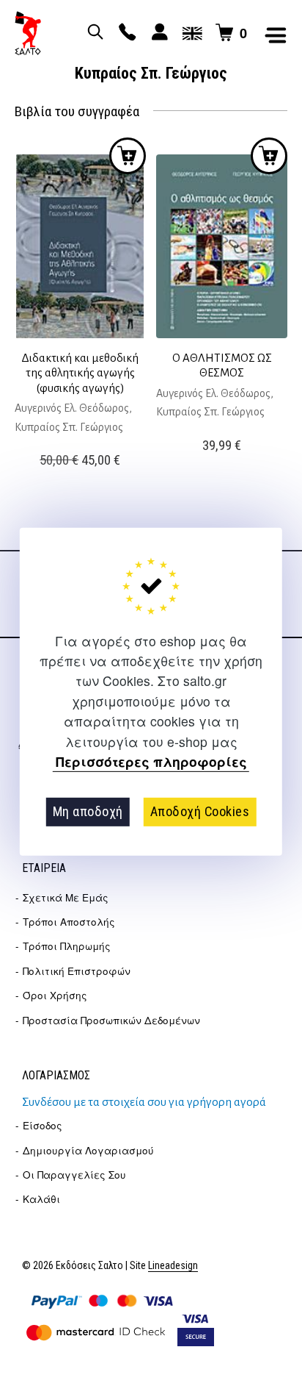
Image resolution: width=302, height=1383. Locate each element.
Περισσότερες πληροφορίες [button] (151, 762)
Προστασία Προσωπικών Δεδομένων (111, 1020)
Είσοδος (42, 1125)
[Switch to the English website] (190, 33)
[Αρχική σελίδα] (28, 33)
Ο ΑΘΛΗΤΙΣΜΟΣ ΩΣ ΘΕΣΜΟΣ (222, 365)
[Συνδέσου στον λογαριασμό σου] (157, 33)
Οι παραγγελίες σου (74, 1175)
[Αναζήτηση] (93, 33)
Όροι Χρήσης (55, 995)
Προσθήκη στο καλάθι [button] (127, 155)
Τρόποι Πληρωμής (67, 946)
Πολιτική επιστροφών (76, 971)
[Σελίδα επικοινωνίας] (125, 33)
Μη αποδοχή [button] (88, 811)
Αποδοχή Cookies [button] (200, 811)
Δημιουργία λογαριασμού (88, 1150)
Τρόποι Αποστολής (69, 922)
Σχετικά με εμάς (65, 897)
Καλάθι (41, 1199)
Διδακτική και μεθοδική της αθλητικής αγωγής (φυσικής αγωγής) (80, 372)
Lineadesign (173, 1265)
